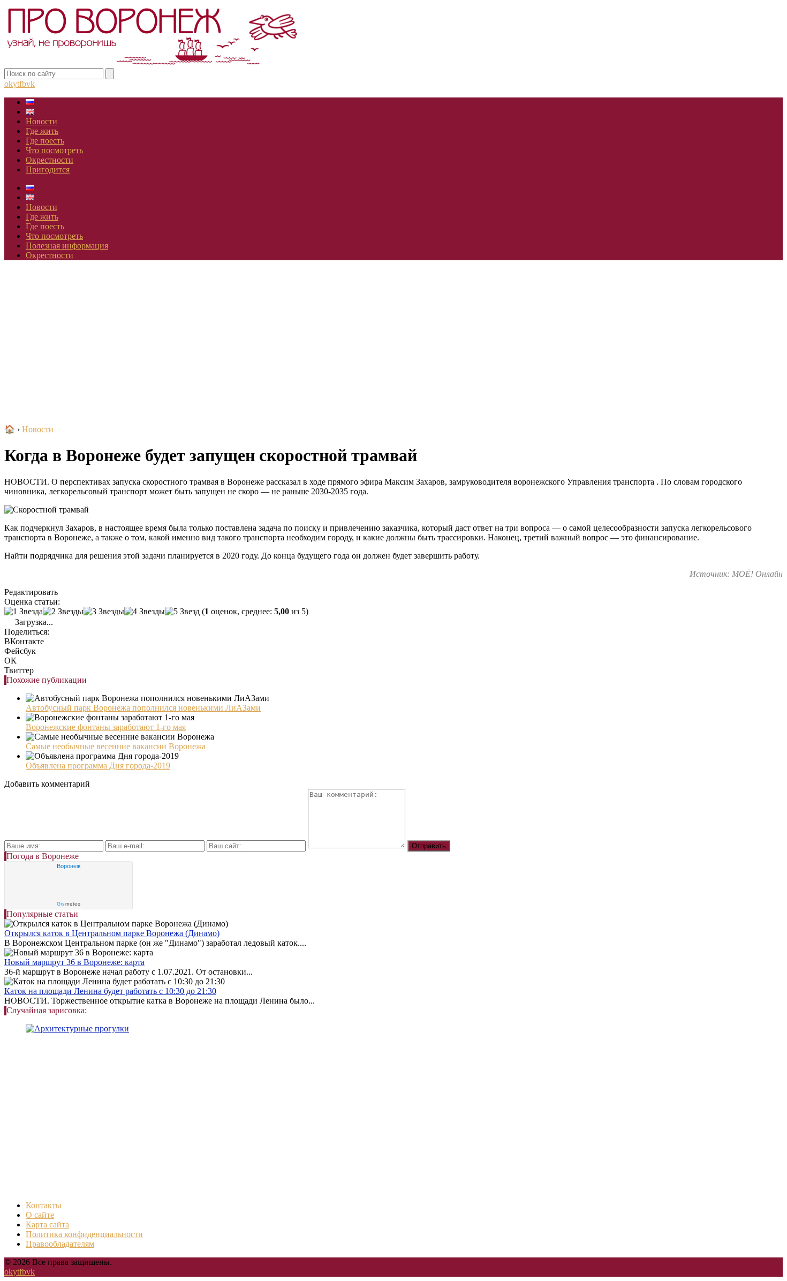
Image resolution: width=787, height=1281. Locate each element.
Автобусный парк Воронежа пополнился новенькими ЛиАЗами (143, 707)
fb (22, 83)
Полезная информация (67, 245)
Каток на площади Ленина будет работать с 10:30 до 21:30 (110, 991)
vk (30, 83)
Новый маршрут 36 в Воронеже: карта (74, 962)
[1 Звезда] (23, 611)
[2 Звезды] (63, 611)
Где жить (42, 130)
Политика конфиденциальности (84, 1234)
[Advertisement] (393, 344)
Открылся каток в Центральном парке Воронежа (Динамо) (112, 933)
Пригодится (48, 169)
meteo (68, 904)
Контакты (44, 1205)
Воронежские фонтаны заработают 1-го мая (106, 727)
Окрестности (49, 159)
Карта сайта (47, 1224)
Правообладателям (60, 1243)
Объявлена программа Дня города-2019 (98, 765)
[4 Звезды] (144, 611)
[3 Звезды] (104, 611)
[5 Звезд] (182, 611)
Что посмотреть (54, 150)
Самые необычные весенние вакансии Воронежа (116, 746)
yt (16, 83)
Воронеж (68, 866)
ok (8, 83)
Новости (41, 121)
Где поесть (45, 140)
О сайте (40, 1214)
